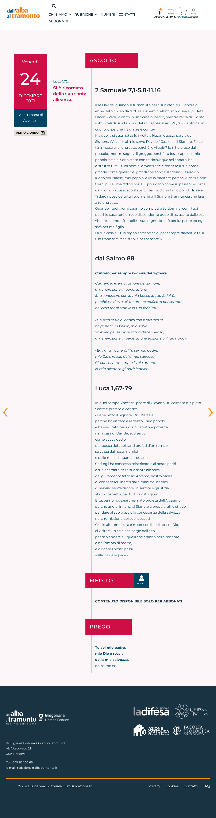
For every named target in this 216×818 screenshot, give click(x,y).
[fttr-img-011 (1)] (191, 726)
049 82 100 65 (22, 762)
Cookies (172, 786)
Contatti (191, 786)
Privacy (154, 786)
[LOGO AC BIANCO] (151, 725)
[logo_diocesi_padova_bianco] (191, 705)
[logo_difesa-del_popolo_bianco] (151, 708)
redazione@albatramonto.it (37, 768)
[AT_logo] (23, 9)
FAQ (206, 786)
